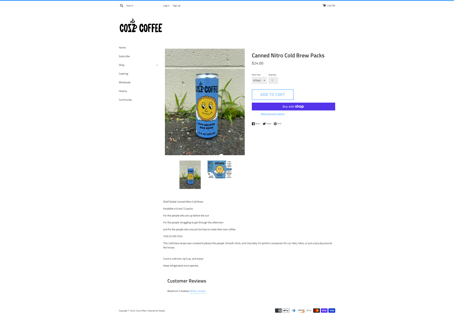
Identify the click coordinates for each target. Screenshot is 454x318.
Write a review (198, 291)
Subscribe (124, 56)
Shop (138, 65)
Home (122, 47)
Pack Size (256, 74)
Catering (123, 74)
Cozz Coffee (141, 310)
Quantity (272, 74)
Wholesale (125, 82)
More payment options (273, 114)
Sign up (176, 5)
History (123, 91)
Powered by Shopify (156, 310)
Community (125, 100)
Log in (166, 5)
